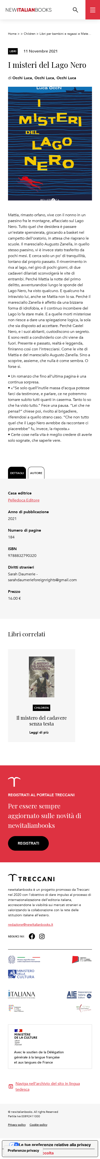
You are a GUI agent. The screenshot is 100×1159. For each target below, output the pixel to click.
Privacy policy (17, 1124)
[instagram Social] (42, 936)
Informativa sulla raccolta (30, 1152)
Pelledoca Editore (24, 500)
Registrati (28, 843)
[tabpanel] (50, 545)
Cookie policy (38, 1124)
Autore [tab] (36, 473)
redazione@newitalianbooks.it (30, 924)
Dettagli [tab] (17, 473)
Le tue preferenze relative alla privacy (55, 1144)
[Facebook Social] (32, 936)
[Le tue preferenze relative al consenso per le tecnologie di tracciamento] (23, 1150)
